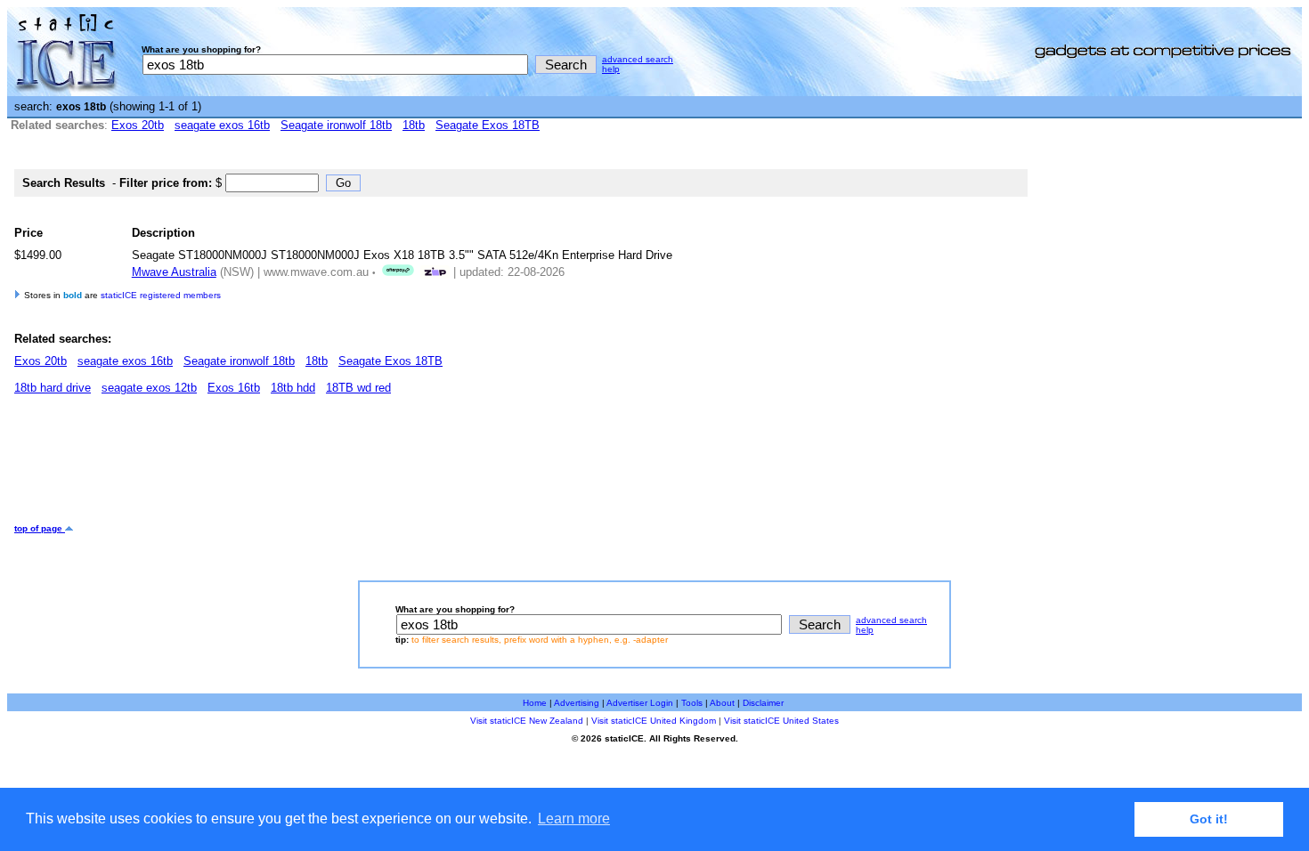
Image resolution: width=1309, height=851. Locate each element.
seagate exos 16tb (222, 125)
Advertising (576, 703)
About (722, 703)
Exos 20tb (137, 125)
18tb (413, 125)
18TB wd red (358, 387)
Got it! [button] (1209, 819)
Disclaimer (763, 703)
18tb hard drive (52, 387)
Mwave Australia (174, 272)
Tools (692, 703)
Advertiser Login (639, 703)
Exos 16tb (233, 387)
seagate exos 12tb (149, 387)
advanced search (637, 59)
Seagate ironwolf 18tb (336, 125)
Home (535, 703)
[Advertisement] (338, 466)
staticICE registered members (161, 295)
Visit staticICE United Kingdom (653, 720)
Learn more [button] (574, 818)
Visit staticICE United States (781, 720)
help (611, 69)
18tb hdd (293, 387)
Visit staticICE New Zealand (526, 720)
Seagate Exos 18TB (487, 125)
